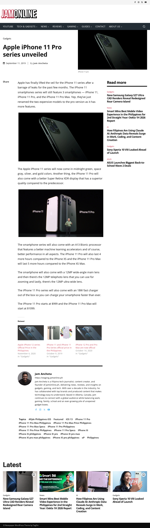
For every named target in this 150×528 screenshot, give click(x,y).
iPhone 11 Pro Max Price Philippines (72, 422)
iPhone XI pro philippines (66, 437)
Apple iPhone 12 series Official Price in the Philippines (29, 347)
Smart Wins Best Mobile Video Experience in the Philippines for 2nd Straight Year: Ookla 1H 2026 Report (126, 115)
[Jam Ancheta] (25, 391)
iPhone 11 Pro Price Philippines (35, 430)
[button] (143, 26)
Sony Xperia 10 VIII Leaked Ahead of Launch (126, 151)
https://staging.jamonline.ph (49, 378)
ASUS (109, 159)
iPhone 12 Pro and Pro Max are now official (86, 346)
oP (83, 437)
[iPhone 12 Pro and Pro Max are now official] (89, 332)
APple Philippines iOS (40, 419)
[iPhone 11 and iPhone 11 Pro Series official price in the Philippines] (60, 332)
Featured (58, 419)
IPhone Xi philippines (30, 433)
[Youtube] (145, 2)
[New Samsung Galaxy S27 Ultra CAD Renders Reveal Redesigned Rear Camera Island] (20, 481)
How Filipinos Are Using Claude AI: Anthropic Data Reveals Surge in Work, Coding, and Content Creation (126, 135)
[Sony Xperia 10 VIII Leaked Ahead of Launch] (130, 481)
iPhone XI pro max (70, 433)
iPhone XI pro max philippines (34, 437)
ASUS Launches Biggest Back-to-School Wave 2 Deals (126, 164)
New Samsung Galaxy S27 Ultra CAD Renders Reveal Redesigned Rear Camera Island (126, 98)
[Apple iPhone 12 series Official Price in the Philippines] (31, 332)
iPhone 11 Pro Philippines (61, 426)
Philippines (93, 437)
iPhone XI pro (51, 433)
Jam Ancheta (40, 63)
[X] (142, 2)
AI (108, 127)
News (109, 107)
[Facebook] (135, 2)
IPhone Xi (83, 430)
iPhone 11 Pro (82, 419)
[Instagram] (138, 2)
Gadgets (7, 38)
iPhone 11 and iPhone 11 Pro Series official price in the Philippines (59, 347)
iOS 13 (69, 419)
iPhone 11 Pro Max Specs (32, 426)
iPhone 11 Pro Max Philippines (35, 422)
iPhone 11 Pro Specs (64, 430)
